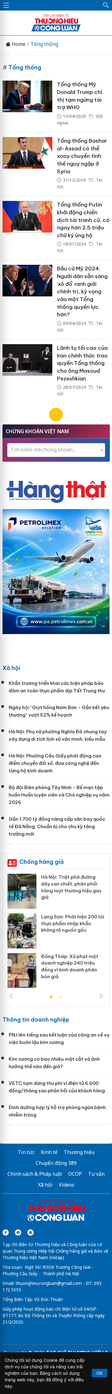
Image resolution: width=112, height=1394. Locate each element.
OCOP (75, 1173)
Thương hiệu (79, 1152)
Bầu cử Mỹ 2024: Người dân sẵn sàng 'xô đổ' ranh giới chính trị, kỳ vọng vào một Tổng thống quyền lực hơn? (82, 291)
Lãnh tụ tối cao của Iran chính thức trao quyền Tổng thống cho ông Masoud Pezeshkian (82, 363)
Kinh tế (49, 1152)
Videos (66, 1184)
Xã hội (11, 668)
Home (18, 44)
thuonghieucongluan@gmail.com (49, 1283)
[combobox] (56, 450)
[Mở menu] (6, 5)
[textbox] (56, 450)
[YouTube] (18, 1232)
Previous (11, 996)
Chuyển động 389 (56, 1163)
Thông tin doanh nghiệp (35, 1019)
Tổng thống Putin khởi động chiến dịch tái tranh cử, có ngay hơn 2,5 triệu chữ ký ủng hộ (83, 220)
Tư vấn (96, 1173)
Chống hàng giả (41, 861)
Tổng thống (44, 44)
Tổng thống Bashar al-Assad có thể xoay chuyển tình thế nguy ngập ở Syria (82, 156)
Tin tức (26, 1152)
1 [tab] (51, 997)
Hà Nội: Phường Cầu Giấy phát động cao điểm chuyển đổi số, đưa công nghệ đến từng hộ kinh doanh (55, 763)
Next (101, 996)
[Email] (30, 1232)
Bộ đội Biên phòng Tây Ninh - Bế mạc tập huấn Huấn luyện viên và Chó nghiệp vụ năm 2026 (59, 794)
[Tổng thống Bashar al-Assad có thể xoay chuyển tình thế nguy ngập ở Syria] (27, 164)
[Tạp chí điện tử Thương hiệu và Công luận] (56, 1210)
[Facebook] (5, 1232)
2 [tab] (61, 997)
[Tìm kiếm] (106, 5)
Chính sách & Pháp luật (34, 1173)
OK (99, 1373)
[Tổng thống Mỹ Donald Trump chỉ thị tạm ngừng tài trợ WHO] (27, 104)
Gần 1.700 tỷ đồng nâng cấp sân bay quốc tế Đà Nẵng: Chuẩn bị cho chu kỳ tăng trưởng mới (57, 826)
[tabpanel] (56, 933)
